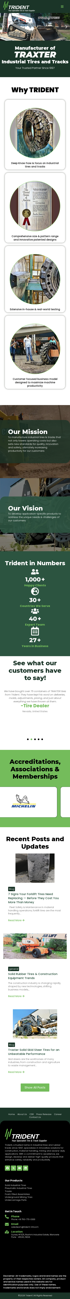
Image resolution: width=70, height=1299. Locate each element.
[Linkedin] (25, 1168)
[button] (62, 6)
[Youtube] (19, 1168)
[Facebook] (7, 1168)
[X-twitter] (13, 1168)
